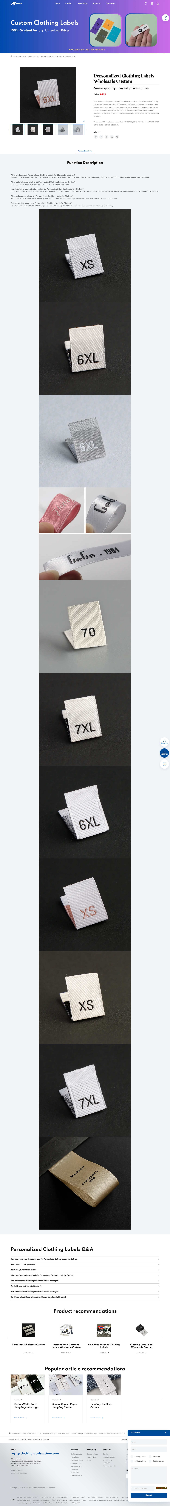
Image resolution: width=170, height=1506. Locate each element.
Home (57, 3)
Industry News (91, 1457)
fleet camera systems (23, 1500)
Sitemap (52, 1487)
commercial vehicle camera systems (100, 1500)
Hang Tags (75, 1457)
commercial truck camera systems (125, 1500)
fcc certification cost (30, 1497)
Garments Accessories (75, 1471)
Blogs (89, 1460)
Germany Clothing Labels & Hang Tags (27, 1433)
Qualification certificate (107, 1461)
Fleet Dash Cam (62, 1497)
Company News (92, 1454)
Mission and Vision (109, 1457)
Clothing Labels (33, 56)
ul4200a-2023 (75, 1502)
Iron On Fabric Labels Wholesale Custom (31, 1439)
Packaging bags (77, 1460)
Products (22, 56)
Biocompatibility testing (77, 1497)
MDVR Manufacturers (112, 1497)
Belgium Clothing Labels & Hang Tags (56, 1433)
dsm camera (126, 1497)
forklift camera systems (59, 1500)
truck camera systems (24, 1502)
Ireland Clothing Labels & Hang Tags (112, 1433)
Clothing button (76, 1463)
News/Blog (82, 3)
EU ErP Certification (62, 1502)
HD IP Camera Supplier (47, 1497)
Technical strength (109, 1466)
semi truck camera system (41, 1500)
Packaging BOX (76, 1466)
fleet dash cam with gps (95, 1497)
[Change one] (161, 1488)
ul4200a (19, 1497)
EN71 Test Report (48, 1502)
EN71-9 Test (36, 1502)
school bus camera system (78, 1500)
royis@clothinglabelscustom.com (27, 1453)
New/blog (91, 1450)
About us (96, 3)
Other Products (76, 1475)
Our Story (106, 1454)
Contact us (110, 3)
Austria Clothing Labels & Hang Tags (84, 1433)
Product (68, 3)
